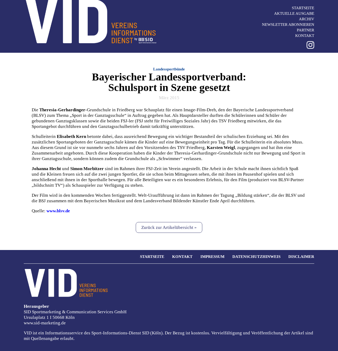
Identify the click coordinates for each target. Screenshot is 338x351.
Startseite (303, 8)
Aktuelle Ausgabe (294, 13)
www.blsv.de (58, 210)
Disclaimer (301, 256)
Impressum (212, 256)
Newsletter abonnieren (288, 24)
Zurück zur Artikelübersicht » (169, 227)
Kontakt (304, 35)
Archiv (306, 19)
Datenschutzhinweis (256, 256)
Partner (305, 30)
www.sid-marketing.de (45, 322)
